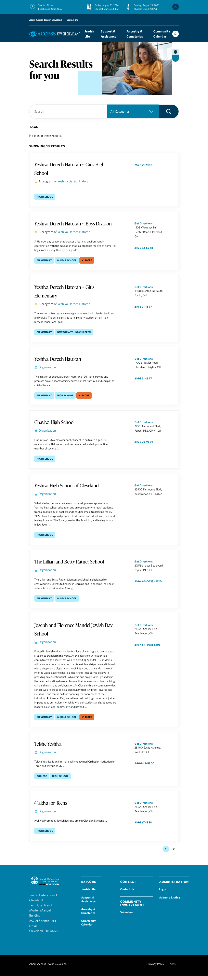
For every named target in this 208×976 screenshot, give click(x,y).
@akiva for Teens (50, 802)
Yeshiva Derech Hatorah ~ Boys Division (73, 223)
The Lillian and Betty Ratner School (69, 561)
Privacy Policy (156, 963)
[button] (169, 111)
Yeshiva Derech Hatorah (73, 181)
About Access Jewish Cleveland (45, 19)
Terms (172, 963)
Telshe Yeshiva (48, 743)
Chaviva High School (54, 422)
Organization (47, 367)
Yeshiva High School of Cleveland (66, 485)
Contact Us (72, 19)
